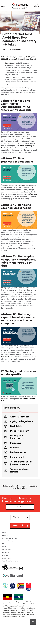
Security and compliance (10, 561)
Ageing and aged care (21, 421)
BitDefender (5, 357)
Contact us (5, 552)
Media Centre (6, 549)
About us (5, 535)
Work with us (6, 544)
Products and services (9, 538)
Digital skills (16, 426)
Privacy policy (6, 558)
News (4, 546)
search (36, 5)
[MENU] (3, 4)
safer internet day (20, 488)
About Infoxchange (19, 417)
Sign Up (20, 507)
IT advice (14, 448)
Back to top (33, 622)
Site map (5, 555)
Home (4, 532)
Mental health (17, 457)
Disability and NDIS (20, 431)
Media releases (18, 452)
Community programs (9, 541)
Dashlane (33, 194)
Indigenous (15, 443)
